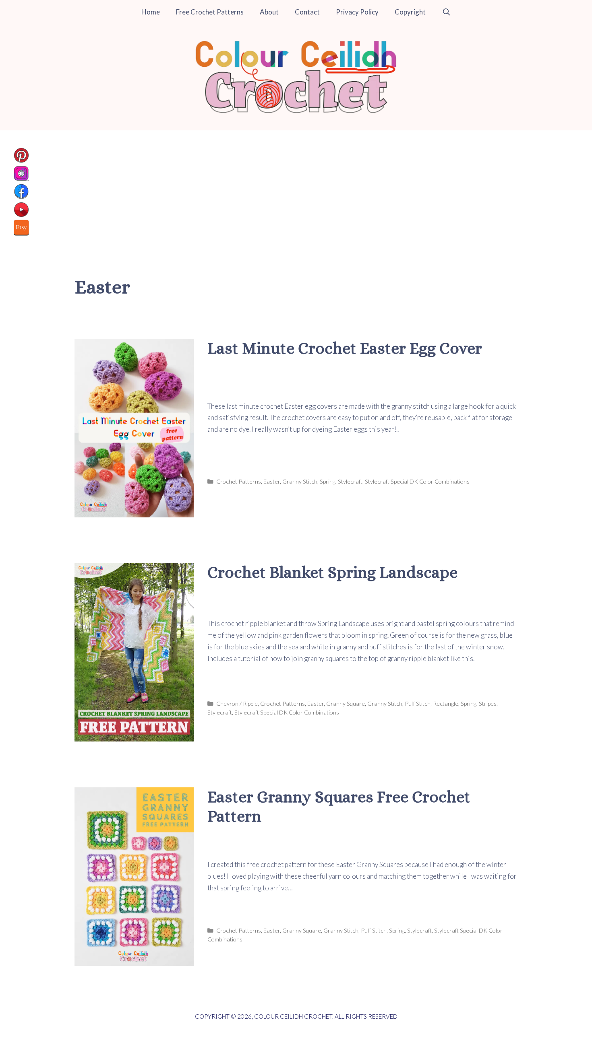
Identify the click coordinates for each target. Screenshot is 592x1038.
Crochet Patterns (238, 481)
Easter (271, 481)
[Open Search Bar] (446, 12)
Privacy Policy (357, 12)
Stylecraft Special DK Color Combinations (417, 481)
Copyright (410, 12)
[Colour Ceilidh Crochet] (296, 76)
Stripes (488, 703)
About (269, 12)
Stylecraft (350, 481)
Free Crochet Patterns (210, 12)
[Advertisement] (296, 190)
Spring (327, 481)
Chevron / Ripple (237, 703)
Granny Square (345, 703)
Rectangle (445, 703)
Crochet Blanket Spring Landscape (332, 572)
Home (150, 12)
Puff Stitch (418, 703)
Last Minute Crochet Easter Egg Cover (344, 348)
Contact (307, 12)
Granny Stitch (299, 481)
